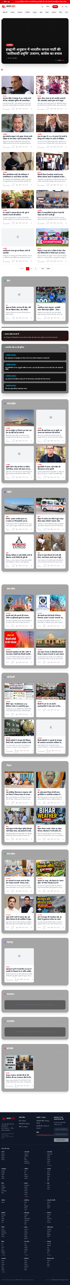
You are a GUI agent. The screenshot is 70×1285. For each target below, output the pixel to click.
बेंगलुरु (48, 1173)
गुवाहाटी (3, 1154)
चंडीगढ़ (3, 1200)
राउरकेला (26, 1176)
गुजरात (26, 1183)
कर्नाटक (49, 1169)
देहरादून (3, 1173)
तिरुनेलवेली (26, 1220)
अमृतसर (26, 1229)
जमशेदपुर (3, 1215)
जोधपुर (2, 1270)
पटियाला (26, 1233)
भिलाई (25, 1208)
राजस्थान (54, 12)
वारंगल (48, 1220)
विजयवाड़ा (26, 1161)
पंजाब (25, 1227)
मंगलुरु (48, 1176)
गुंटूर (25, 1158)
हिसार (25, 1270)
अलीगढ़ (48, 1161)
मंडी (48, 1262)
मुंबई (41, 12)
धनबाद (2, 1218)
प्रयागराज (20, 12)
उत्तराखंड (3, 1169)
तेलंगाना (49, 1213)
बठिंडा (25, 1235)
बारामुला (48, 1206)
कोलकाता (49, 1231)
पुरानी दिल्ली (3, 1233)
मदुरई (25, 1222)
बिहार (60, 12)
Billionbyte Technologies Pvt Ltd (60, 1280)
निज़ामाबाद (49, 1218)
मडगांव (48, 1187)
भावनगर (26, 1191)
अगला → (49, 269)
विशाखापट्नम (27, 1163)
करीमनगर (49, 1215)
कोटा (2, 1266)
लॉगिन (47, 6)
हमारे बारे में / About (24, 1124)
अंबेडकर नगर (49, 1154)
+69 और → (49, 1165)
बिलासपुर (26, 1206)
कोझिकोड (3, 1187)
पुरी (25, 1173)
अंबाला (25, 1261)
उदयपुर (2, 1264)
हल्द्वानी (2, 1178)
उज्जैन (25, 1245)
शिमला (48, 1264)
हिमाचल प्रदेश (50, 1258)
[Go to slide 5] (62, 60)
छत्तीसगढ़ (26, 1200)
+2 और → (49, 1255)
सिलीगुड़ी (49, 1235)
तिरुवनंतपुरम (4, 1191)
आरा (2, 1244)
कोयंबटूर (26, 1215)
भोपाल (25, 1251)
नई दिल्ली (28, 12)
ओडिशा (26, 1169)
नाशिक (48, 1251)
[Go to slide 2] (57, 60)
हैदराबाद (49, 1222)
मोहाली (25, 1237)
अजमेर (2, 1261)
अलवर (2, 1262)
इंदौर (25, 1244)
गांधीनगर (26, 1187)
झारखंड (3, 1213)
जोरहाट (2, 1156)
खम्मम (48, 1217)
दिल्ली (2, 1227)
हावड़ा (48, 1237)
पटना (67, 12)
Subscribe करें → (61, 1140)
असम (2, 1152)
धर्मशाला (48, 1261)
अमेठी (48, 1158)
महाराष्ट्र (34, 12)
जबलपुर (26, 1249)
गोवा (48, 1183)
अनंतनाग (48, 1202)
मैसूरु (48, 1178)
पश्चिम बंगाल (50, 1227)
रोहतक (25, 1268)
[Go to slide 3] (58, 60)
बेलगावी (48, 1175)
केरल (2, 1183)
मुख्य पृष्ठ (5, 12)
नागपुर (47, 12)
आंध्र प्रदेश (26, 1152)
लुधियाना (26, 1238)
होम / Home (22, 1121)
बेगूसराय (3, 1251)
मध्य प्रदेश (26, 1242)
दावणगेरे (48, 1171)
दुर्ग (24, 1204)
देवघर (2, 1217)
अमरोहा (48, 1156)
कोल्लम (2, 1189)
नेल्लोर (25, 1159)
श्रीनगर (48, 1208)
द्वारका (2, 1229)
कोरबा (25, 1202)
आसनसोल (49, 1229)
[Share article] (31, 109)
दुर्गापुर (48, 1233)
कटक (25, 1171)
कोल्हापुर (49, 1245)
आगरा (48, 1163)
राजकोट (26, 1193)
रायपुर (25, 1210)
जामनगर (26, 1189)
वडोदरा (25, 1194)
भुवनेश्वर (25, 1175)
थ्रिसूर (2, 1193)
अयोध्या (48, 1159)
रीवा (25, 1253)
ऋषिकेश (3, 1171)
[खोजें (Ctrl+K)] (42, 6)
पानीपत (25, 1264)
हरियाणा (26, 1258)
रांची (2, 1222)
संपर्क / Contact (23, 1127)
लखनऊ (12, 12)
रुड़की (2, 1175)
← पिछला (21, 269)
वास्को (48, 1189)
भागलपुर (3, 1253)
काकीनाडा (26, 1156)
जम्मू (48, 1204)
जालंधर (25, 1231)
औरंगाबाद (49, 1244)
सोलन (48, 1266)
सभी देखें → (63, 347)
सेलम (25, 1224)
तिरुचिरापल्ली (27, 1218)
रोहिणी (2, 1235)
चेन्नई (25, 1217)
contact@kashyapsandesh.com (45, 1135)
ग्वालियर (26, 1247)
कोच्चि (2, 1185)
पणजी (48, 1185)
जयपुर (2, 1268)
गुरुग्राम (25, 1262)
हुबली (48, 1180)
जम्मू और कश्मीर (51, 1200)
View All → (61, 281)
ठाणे (48, 1247)
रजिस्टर (55, 6)
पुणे (47, 1253)
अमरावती (26, 1154)
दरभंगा (2, 1247)
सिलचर (2, 1159)
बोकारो (2, 1220)
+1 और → (26, 1197)
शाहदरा (2, 1237)
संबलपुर (26, 1178)
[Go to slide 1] (55, 60)
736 (43, 269)
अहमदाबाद (26, 1185)
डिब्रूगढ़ (2, 1158)
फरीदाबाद (26, 1266)
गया (2, 1245)
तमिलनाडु (26, 1213)
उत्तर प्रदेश (49, 1152)
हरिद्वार (2, 1176)
